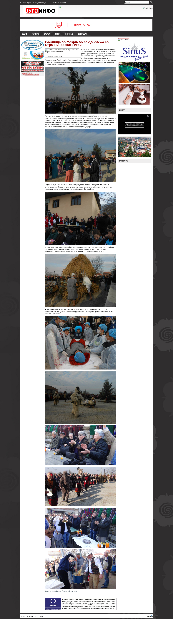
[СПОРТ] (57, 34)
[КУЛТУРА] (35, 34)
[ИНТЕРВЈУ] (69, 34)
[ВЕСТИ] (24, 34)
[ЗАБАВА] (47, 34)
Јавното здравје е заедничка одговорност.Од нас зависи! (43, 3)
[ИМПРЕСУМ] (82, 34)
